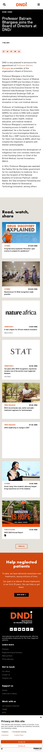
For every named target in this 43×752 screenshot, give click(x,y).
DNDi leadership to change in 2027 (16, 428)
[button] (3, 51)
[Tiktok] (27, 629)
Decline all (21, 746)
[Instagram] (15, 629)
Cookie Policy (18, 735)
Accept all (21, 742)
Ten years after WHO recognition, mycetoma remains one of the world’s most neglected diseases (20, 371)
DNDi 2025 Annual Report (13, 532)
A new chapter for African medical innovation (20, 330)
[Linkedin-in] (11, 629)
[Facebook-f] (31, 629)
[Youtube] (19, 629)
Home (4, 12)
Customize (4, 735)
